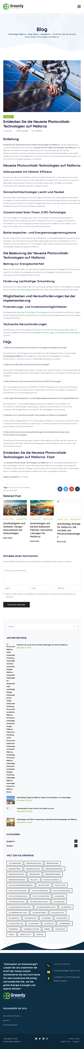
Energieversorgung (16, 874)
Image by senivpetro (11, 477)
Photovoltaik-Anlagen (17, 891)
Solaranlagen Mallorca (46, 907)
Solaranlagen (59, 902)
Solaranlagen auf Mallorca (20, 907)
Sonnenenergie (64, 924)
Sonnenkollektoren (31, 929)
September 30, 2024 (24, 811)
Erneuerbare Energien (17, 880)
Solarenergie (66, 907)
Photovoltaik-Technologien (19, 487)
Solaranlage (59, 896)
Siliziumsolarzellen (10, 490)
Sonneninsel (13, 929)
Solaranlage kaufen (17, 902)
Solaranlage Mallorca (39, 902)
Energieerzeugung (33, 869)
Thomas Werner (22, 131)
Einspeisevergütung (33, 863)
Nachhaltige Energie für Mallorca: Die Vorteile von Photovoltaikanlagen (68, 530)
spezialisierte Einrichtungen (43, 332)
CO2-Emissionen (15, 863)
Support (76, 1041)
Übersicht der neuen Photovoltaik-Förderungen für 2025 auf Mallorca (42, 645)
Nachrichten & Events (12, 1016)
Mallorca (34, 880)
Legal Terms (65, 1041)
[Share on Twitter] (65, 489)
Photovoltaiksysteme (41, 896)
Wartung (39, 935)
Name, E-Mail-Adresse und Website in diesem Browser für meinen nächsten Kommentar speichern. (40, 595)
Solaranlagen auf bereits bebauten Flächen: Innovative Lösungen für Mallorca (41, 530)
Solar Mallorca (57, 913)
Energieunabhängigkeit (54, 869)
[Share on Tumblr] (77, 489)
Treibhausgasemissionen (29, 289)
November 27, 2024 (24, 800)
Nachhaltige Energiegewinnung (21, 885)
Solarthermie (34, 924)
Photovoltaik (60, 885)
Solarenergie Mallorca (18, 913)
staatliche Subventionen (27, 315)
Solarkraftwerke (39, 913)
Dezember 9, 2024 (24, 648)
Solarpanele (46, 918)
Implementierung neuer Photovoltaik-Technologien (26, 312)
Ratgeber (10, 846)
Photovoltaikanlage (40, 891)
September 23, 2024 (24, 822)
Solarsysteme (61, 918)
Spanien (47, 929)
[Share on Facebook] (60, 489)
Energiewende (34, 874)
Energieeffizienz (15, 869)
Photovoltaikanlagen (61, 891)
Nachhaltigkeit (44, 885)
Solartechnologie (16, 924)
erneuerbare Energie (52, 874)
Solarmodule (14, 918)
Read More (7, 538)
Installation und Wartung (67, 332)
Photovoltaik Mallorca (18, 896)
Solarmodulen (30, 918)
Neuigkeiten (8, 117)
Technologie (60, 929)
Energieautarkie (52, 863)
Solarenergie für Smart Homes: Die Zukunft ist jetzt (35, 808)
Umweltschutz (25, 935)
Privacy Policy (74, 1038)
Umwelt (12, 935)
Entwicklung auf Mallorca (13, 356)
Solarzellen (49, 924)
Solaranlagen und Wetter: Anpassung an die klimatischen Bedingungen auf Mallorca (47, 819)
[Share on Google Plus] (71, 489)
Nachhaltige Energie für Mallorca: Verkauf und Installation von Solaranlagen (44, 797)
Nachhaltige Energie (51, 880)
